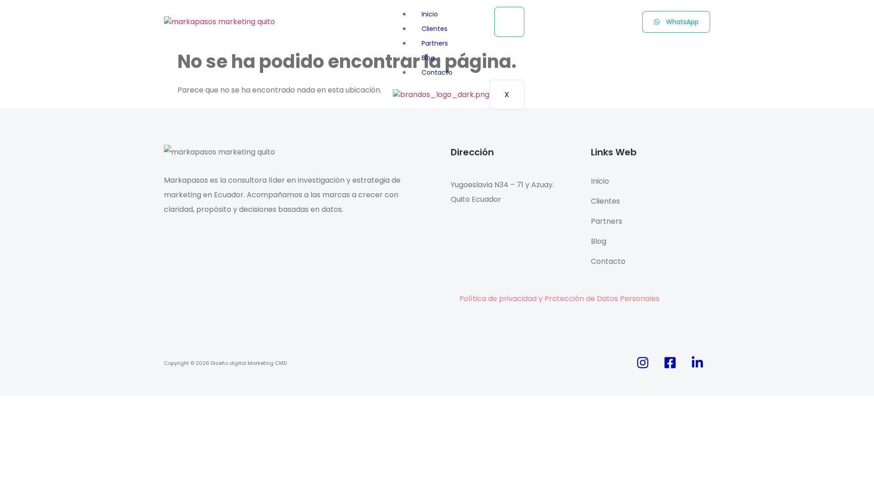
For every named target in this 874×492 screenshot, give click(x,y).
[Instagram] (643, 362)
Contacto (437, 72)
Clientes (434, 28)
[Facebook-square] (670, 362)
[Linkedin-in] (697, 362)
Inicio (430, 14)
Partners (435, 43)
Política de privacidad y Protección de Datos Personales (559, 298)
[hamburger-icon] (509, 22)
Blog (428, 57)
